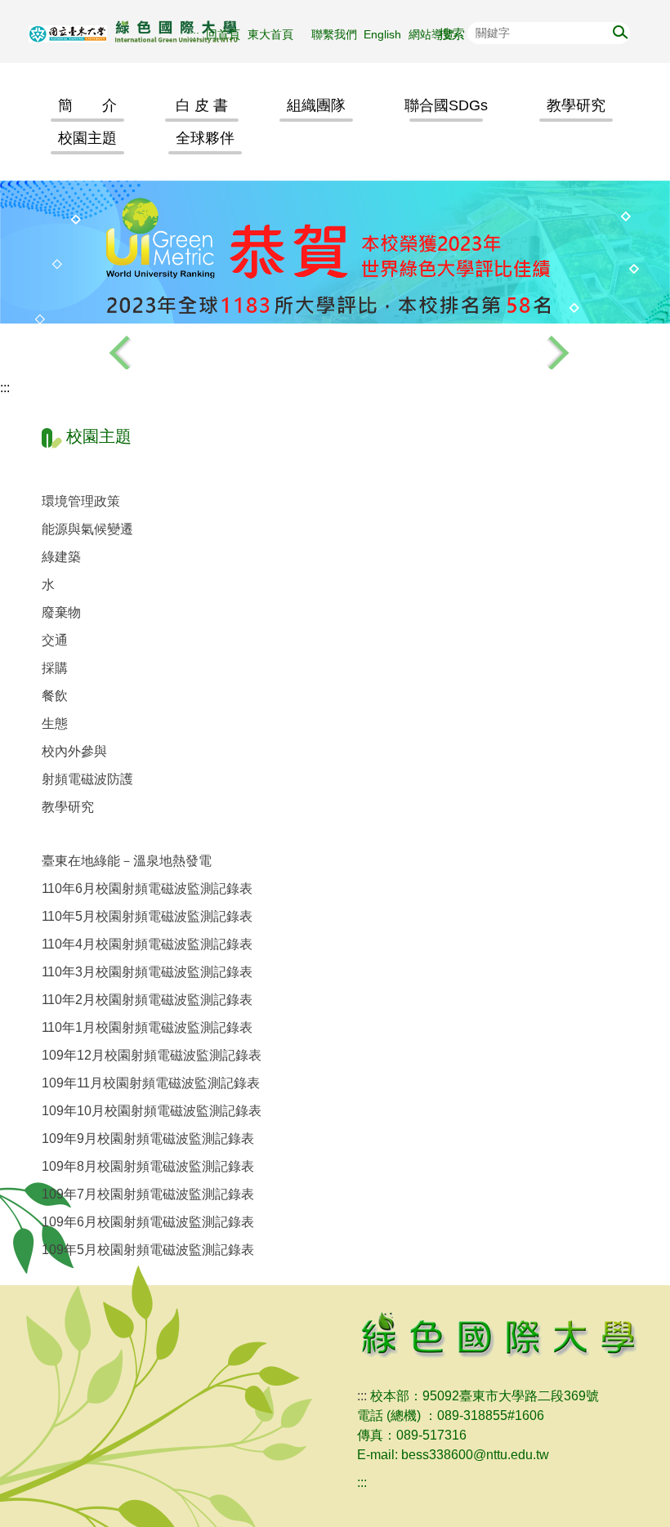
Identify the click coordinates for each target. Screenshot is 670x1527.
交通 (55, 640)
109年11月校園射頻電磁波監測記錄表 (151, 1083)
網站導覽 (431, 34)
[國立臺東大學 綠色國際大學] (170, 31)
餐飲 (55, 696)
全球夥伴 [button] (205, 138)
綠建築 (61, 557)
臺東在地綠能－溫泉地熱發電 (127, 861)
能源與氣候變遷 (87, 529)
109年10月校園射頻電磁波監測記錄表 (151, 1111)
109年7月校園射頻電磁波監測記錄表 (148, 1194)
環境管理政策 (81, 501)
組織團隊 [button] (316, 105)
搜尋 (618, 31)
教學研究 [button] (576, 105)
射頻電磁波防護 (87, 779)
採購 (55, 668)
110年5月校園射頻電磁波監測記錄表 (147, 916)
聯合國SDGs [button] (446, 105)
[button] (120, 348)
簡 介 (87, 105)
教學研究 (68, 807)
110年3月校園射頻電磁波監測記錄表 (147, 972)
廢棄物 (61, 612)
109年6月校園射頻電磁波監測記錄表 (148, 1222)
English (382, 34)
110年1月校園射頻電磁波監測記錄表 (147, 1027)
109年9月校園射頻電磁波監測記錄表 (148, 1138)
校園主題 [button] (87, 138)
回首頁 (223, 34)
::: (194, 34)
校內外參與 (74, 751)
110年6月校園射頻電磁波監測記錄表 (147, 888)
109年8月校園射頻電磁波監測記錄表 (148, 1166)
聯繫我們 (334, 34)
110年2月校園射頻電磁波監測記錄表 (147, 1000)
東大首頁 (276, 34)
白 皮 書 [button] (202, 105)
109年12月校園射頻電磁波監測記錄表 (151, 1055)
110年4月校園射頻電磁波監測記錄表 (147, 944)
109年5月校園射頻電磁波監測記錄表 (148, 1250)
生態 (55, 723)
